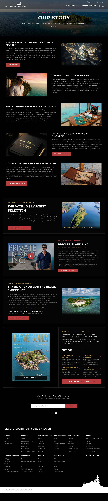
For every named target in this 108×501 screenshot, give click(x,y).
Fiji (55, 459)
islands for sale (72, 6)
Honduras (41, 443)
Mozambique (8, 443)
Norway (40, 471)
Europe (41, 455)
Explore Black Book (61, 153)
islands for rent (89, 6)
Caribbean (25, 455)
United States (73, 435)
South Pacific (59, 455)
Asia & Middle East (11, 455)
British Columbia (27, 441)
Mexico (40, 451)
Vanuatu (57, 466)
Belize (40, 438)
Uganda (7, 438)
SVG (22, 466)
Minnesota (71, 451)
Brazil (55, 438)
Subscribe (71, 406)
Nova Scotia (25, 443)
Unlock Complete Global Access (82, 381)
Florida (70, 438)
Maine (70, 441)
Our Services (13, 64)
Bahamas (24, 459)
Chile (55, 441)
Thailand (7, 464)
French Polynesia (59, 461)
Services (88, 441)
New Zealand (58, 471)
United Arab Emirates (11, 471)
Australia (57, 464)
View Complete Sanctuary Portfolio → (35, 308)
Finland (40, 461)
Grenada (24, 464)
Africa (7, 435)
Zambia (7, 441)
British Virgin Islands (28, 461)
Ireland (40, 469)
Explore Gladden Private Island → (16, 308)
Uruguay (57, 449)
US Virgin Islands (27, 469)
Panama (40, 441)
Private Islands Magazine (94, 438)
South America (60, 435)
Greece (40, 459)
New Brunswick (26, 449)
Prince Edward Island (28, 451)
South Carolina (73, 449)
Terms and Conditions (93, 449)
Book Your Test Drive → (18, 317)
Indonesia (7, 466)
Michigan (71, 443)
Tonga (56, 469)
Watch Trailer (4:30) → (68, 270)
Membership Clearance (17, 183)
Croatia (40, 466)
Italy (39, 464)
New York (71, 446)
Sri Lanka (7, 469)
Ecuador (56, 446)
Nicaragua (41, 446)
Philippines (8, 459)
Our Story (89, 443)
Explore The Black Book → (19, 227)
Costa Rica (41, 449)
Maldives (7, 461)
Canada (24, 435)
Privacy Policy (90, 451)
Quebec (24, 446)
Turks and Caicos (27, 471)
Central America (45, 435)
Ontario (23, 438)
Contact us (89, 446)
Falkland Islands (59, 443)
